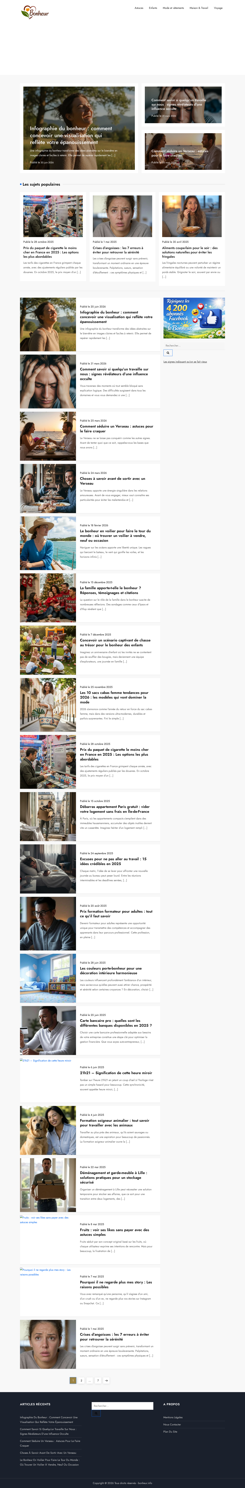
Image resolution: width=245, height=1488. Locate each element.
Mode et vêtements (173, 8)
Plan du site (170, 1432)
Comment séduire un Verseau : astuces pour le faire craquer (180, 153)
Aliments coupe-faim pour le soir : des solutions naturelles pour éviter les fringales (190, 252)
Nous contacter (172, 1424)
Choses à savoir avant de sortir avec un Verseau (112, 481)
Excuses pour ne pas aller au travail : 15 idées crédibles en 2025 (113, 861)
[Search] (168, 352)
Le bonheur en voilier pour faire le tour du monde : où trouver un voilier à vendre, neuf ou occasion (115, 535)
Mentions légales (172, 1417)
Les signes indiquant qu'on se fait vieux (185, 362)
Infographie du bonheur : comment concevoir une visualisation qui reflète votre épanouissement (71, 135)
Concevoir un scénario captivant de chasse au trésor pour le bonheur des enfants (115, 642)
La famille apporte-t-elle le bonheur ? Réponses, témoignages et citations (110, 590)
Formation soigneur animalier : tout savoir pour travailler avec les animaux (114, 1123)
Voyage (218, 8)
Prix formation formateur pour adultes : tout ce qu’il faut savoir (116, 914)
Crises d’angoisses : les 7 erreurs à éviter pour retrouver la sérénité (118, 250)
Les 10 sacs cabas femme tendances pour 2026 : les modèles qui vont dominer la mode (114, 697)
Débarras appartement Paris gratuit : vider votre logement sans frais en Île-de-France (115, 809)
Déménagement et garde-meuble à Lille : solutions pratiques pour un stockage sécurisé (113, 1177)
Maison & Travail (199, 8)
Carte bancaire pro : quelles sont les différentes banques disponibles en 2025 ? (116, 1023)
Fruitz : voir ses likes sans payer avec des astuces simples (114, 1232)
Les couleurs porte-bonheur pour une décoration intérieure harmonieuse (111, 971)
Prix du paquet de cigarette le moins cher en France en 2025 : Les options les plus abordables (50, 252)
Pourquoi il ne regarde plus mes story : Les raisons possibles (116, 1284)
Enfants (153, 8)
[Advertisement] (122, 50)
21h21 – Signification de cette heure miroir (116, 1072)
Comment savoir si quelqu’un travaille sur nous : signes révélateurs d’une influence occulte (179, 104)
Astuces (139, 8)
